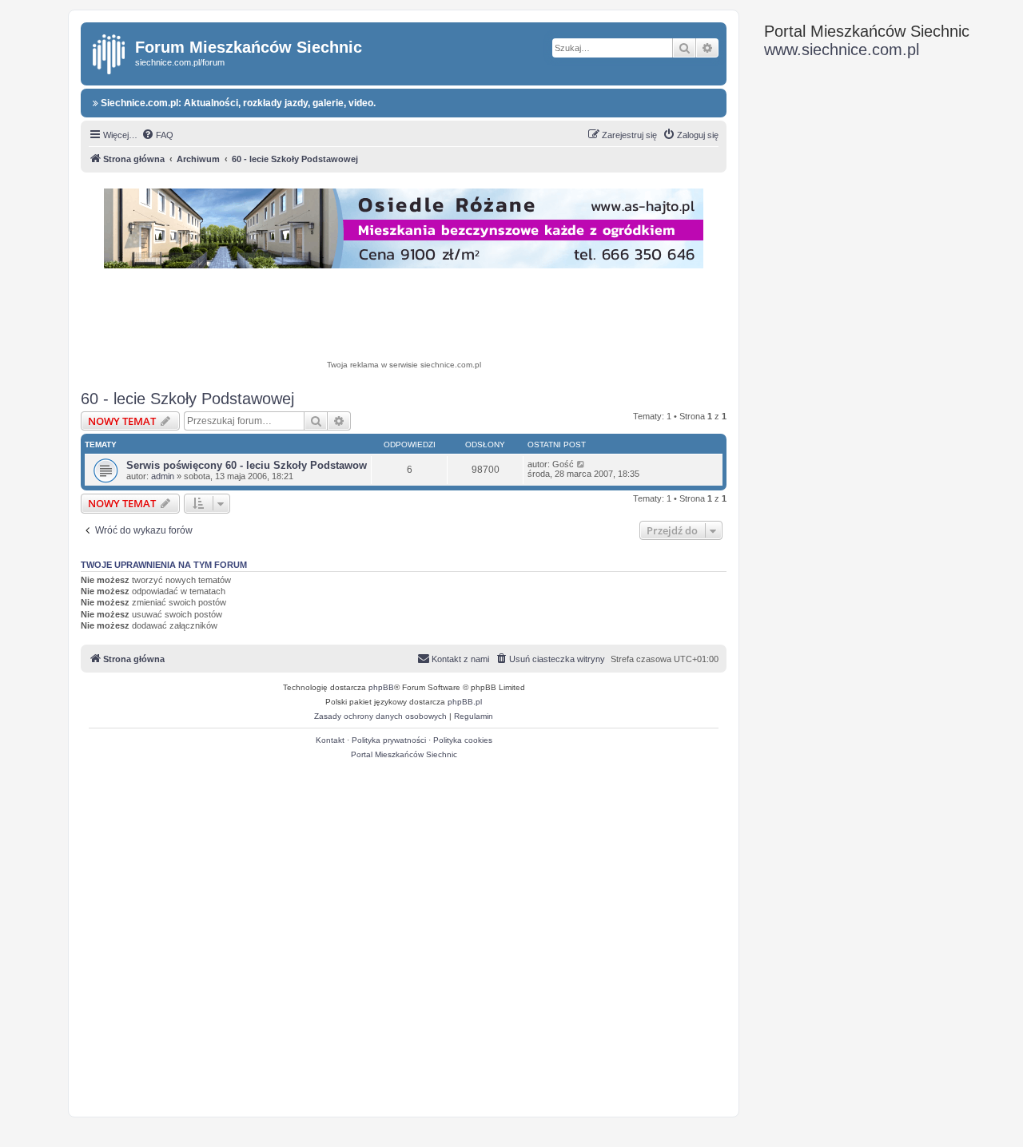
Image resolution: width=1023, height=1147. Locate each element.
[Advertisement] (403, 316)
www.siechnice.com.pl (841, 49)
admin (162, 476)
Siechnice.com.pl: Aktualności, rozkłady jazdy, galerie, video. (237, 103)
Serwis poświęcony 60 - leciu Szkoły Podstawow (246, 465)
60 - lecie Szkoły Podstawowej (187, 398)
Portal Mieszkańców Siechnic (404, 754)
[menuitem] (157, 135)
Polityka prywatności (389, 740)
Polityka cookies (462, 740)
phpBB (381, 687)
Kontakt (330, 740)
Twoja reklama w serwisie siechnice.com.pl (404, 364)
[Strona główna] (110, 51)
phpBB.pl (465, 701)
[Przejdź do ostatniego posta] (581, 464)
